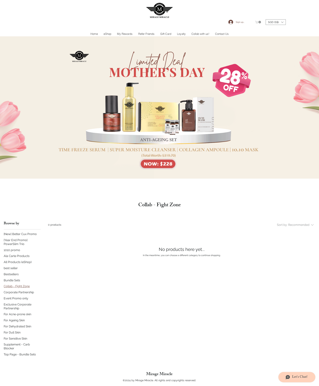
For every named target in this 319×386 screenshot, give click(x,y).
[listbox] (276, 22)
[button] (258, 22)
